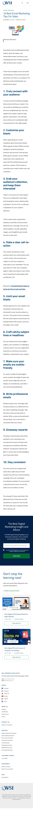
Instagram (6, 691)
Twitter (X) (6, 693)
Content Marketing (8, 10)
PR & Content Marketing (7, 738)
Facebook (6, 688)
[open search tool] (22, 3)
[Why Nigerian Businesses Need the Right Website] (16, 603)
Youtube (6, 696)
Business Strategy (14, 607)
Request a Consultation (7, 724)
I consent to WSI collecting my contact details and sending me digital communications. (17, 550)
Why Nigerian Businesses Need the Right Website (16, 615)
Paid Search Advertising (7, 740)
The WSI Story (5, 711)
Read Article (16, 623)
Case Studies (5, 758)
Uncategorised (12, 641)
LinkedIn (6, 698)
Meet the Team (5, 714)
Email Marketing (5, 742)
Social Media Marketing (7, 750)
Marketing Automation (7, 745)
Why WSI (4, 709)
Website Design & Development (9, 733)
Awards (3, 716)
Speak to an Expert (6, 766)
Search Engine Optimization (8, 735)
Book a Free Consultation (7, 769)
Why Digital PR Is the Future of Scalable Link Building (14, 649)
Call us (5, 701)
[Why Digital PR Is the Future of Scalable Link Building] (16, 637)
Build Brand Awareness (7, 747)
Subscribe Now (5, 777)
